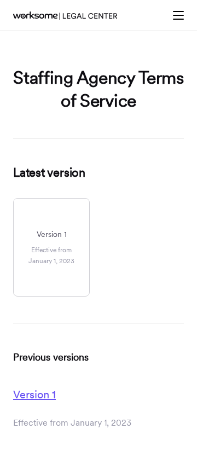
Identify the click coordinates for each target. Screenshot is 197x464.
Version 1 (34, 394)
